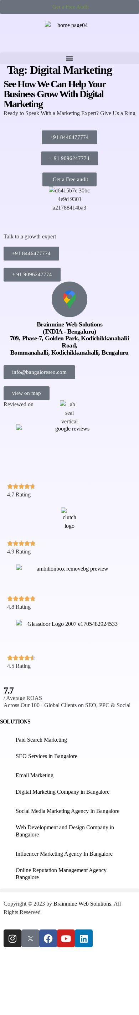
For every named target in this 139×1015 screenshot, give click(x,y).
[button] (69, 58)
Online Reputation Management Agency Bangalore (61, 873)
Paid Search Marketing (41, 740)
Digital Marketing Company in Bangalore (62, 792)
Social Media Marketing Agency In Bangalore (67, 811)
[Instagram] (12, 938)
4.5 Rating (19, 666)
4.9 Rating (19, 551)
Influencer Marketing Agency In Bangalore (64, 854)
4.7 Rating (19, 494)
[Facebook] (48, 938)
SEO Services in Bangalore (46, 756)
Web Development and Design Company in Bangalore (65, 831)
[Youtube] (66, 938)
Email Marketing (34, 775)
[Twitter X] (30, 938)
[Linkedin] (84, 938)
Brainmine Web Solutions (82, 904)
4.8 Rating (19, 607)
